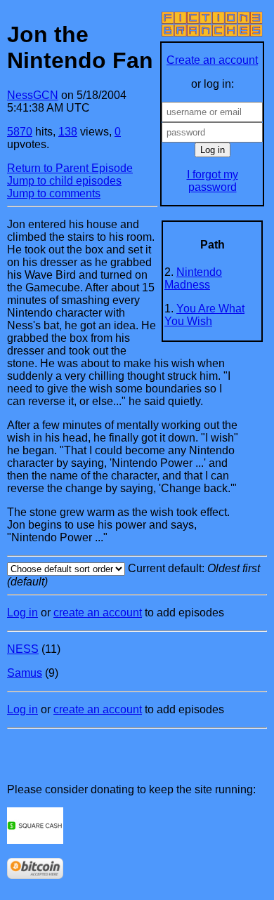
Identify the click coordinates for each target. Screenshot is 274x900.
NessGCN (32, 95)
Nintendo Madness (193, 278)
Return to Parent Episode (70, 168)
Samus (24, 673)
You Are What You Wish (204, 315)
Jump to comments (53, 193)
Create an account (212, 60)
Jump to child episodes (64, 181)
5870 (19, 132)
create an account (97, 612)
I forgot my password (212, 180)
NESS (23, 649)
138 (67, 132)
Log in (22, 612)
